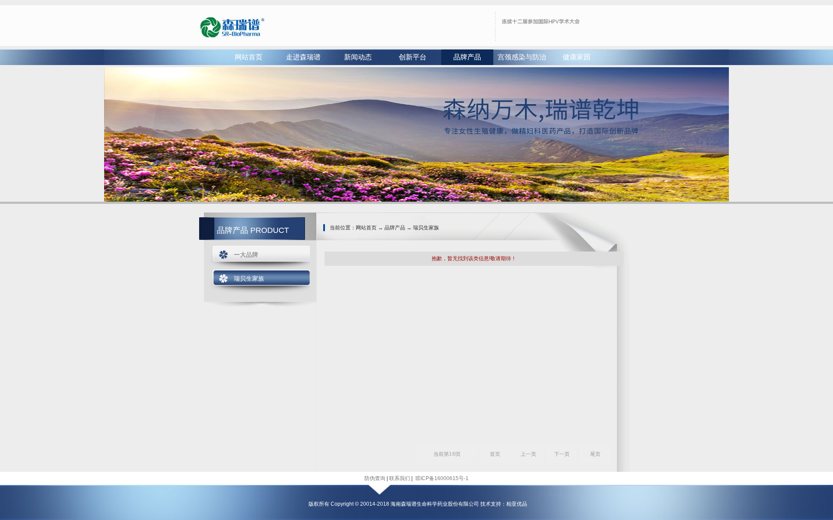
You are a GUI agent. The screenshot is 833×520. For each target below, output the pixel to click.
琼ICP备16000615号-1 (441, 478)
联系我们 (399, 478)
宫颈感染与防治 (522, 57)
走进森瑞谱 (303, 57)
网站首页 (248, 57)
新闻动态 (358, 57)
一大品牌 (246, 254)
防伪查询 (374, 478)
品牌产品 (467, 57)
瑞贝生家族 (249, 278)
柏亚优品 (516, 504)
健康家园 (576, 57)
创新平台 (412, 57)
